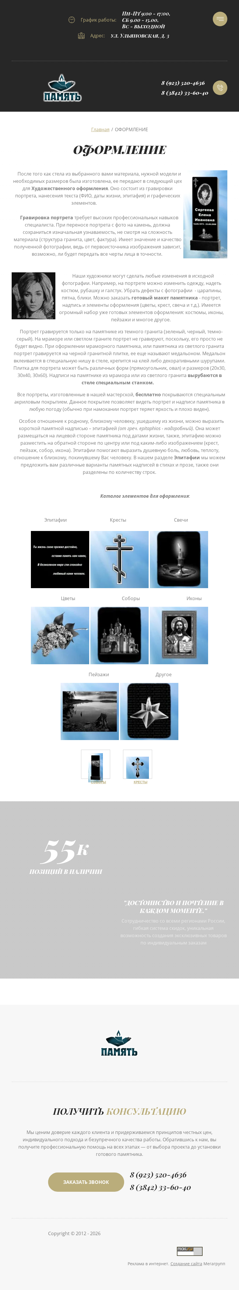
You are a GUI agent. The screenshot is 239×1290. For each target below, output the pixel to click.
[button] (86, 1182)
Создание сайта (186, 1263)
